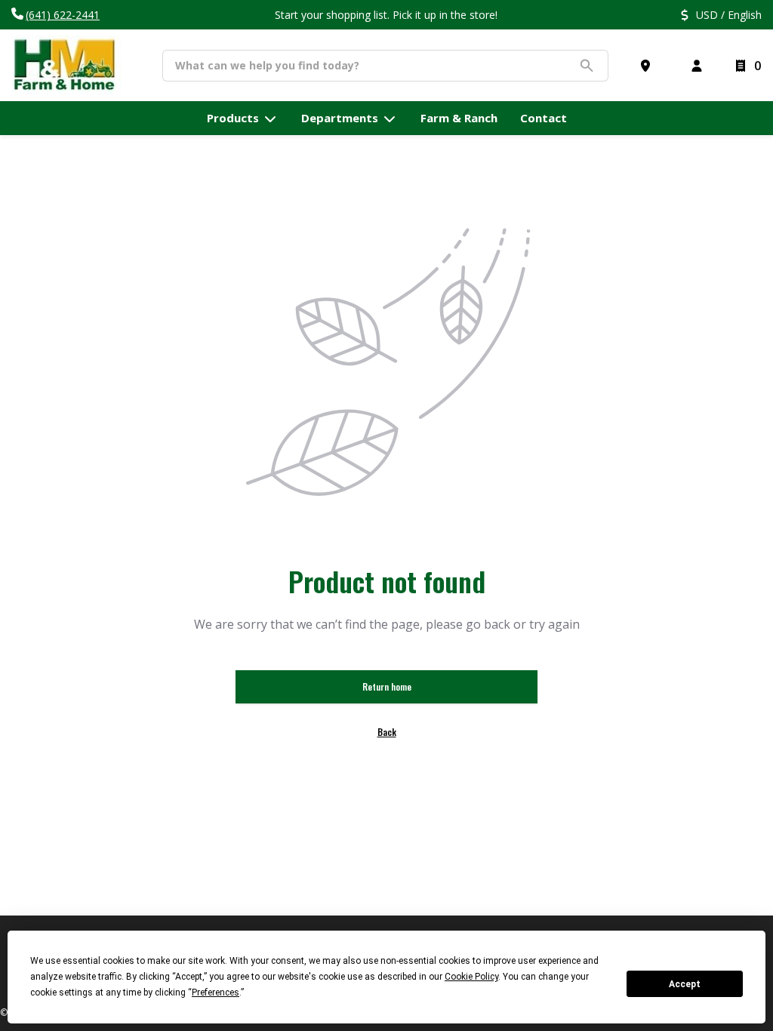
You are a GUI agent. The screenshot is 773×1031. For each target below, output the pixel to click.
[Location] (648, 66)
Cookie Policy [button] (471, 976)
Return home (386, 686)
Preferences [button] (215, 992)
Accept (685, 984)
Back (386, 731)
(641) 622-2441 (63, 15)
